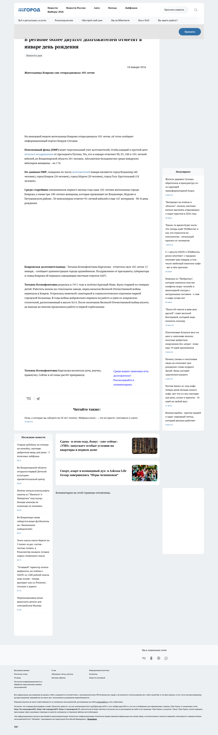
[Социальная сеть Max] (166, 658)
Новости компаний (97, 678)
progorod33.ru (102, 702)
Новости (53, 7)
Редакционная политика (99, 670)
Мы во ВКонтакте (120, 20)
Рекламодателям (64, 20)
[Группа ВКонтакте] (144, 658)
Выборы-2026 (56, 11)
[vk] (29, 398)
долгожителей (81, 172)
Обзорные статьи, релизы (62, 674)
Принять (190, 31)
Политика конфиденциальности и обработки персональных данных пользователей (28, 684)
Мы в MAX (143, 20)
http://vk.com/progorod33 (25, 709)
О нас (54, 670)
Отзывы (17, 678)
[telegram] (39, 398)
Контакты (93, 674)
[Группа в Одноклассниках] (151, 658)
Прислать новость (174, 9)
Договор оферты (59, 678)
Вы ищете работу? (168, 20)
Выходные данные (21, 670)
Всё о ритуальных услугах (32, 20)
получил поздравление (38, 154)
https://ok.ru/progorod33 (47, 709)
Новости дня (34, 55)
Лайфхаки (131, 7)
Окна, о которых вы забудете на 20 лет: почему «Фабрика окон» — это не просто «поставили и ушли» (81, 419)
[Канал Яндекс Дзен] (158, 658)
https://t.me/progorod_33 (69, 709)
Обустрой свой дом (92, 20)
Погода (112, 7)
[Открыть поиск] (196, 10)
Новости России (76, 7)
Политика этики (20, 674)
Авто (97, 7)
